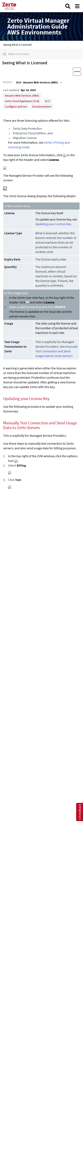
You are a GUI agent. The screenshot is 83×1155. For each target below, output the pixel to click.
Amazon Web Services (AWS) (22, 95)
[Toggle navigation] (77, 6)
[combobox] (38, 82)
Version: (7, 82)
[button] (41, 54)
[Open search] (68, 6)
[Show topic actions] (77, 72)
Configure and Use (16, 106)
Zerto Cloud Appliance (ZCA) (22, 101)
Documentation (41, 106)
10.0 (47, 101)
